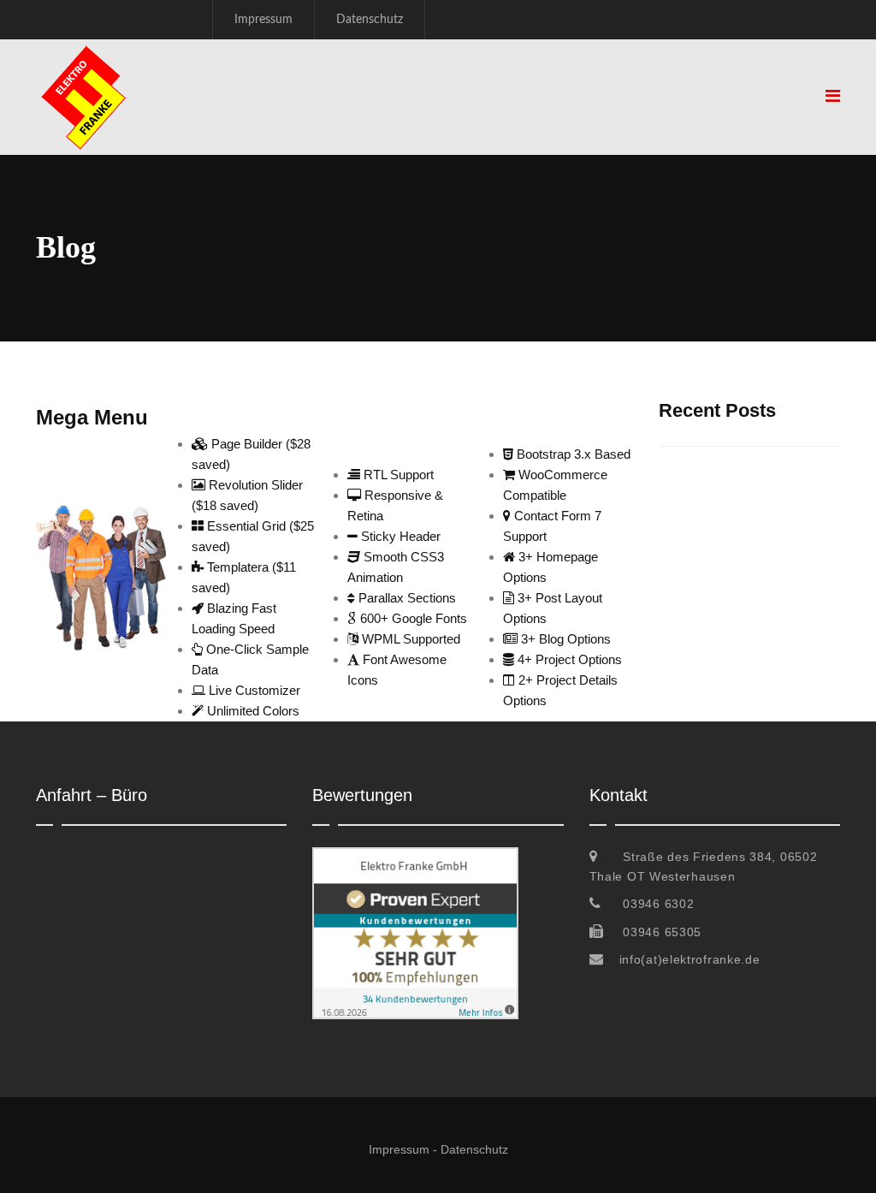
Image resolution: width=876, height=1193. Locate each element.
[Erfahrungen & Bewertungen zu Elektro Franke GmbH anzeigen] (415, 857)
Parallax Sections (405, 598)
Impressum (263, 20)
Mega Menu (92, 417)
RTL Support (397, 474)
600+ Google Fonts (412, 618)
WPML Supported (409, 639)
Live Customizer (252, 690)
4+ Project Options (568, 659)
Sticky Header (399, 536)
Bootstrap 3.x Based (571, 454)
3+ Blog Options (564, 639)
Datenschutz (369, 20)
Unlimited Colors (251, 710)
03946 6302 (658, 904)
